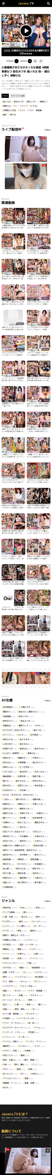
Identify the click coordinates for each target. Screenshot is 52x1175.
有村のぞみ (39, 781)
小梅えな (40, 877)
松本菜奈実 (39, 817)
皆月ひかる (10, 739)
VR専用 (8, 1018)
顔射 (22, 949)
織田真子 (25, 877)
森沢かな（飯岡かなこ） (32, 711)
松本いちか (26, 716)
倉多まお (9, 785)
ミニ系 (24, 1036)
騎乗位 (8, 949)
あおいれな (41, 771)
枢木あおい (26, 744)
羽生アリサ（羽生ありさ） (16, 831)
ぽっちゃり (10, 1073)
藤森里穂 (9, 776)
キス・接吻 (10, 981)
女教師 (30, 1050)
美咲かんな (10, 767)
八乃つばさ (10, 771)
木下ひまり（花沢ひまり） (16, 730)
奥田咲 (23, 859)
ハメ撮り (24, 926)
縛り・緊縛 (32, 1060)
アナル (39, 1027)
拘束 (32, 1000)
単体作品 (10, 907)
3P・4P (40, 926)
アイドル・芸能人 (13, 1041)
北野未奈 (24, 776)
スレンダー (39, 921)
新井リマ (40, 854)
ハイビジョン (24, 976)
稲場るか (9, 804)
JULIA (22, 734)
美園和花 (9, 725)
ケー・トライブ (21, 106)
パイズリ (31, 940)
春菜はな (33, 753)
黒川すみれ (23, 781)
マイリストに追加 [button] (18, 96)
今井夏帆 (25, 836)
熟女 (40, 916)
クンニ (37, 1064)
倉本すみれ (41, 748)
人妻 (19, 1004)
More (48, 130)
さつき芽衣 (26, 767)
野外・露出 (22, 1064)
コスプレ (41, 972)
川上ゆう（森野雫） (13, 753)
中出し (26, 907)
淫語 (7, 1009)
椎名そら (9, 864)
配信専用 (38, 967)
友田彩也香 (40, 845)
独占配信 (41, 976)
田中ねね (9, 762)
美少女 (13, 114)
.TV (26, 3)
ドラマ (36, 949)
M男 (7, 1064)
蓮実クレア (25, 725)
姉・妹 (33, 1023)
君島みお (9, 757)
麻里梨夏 (9, 859)
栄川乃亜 (9, 873)
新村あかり (10, 721)
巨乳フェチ (10, 1055)
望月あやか (10, 854)
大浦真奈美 (10, 887)
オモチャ (37, 995)
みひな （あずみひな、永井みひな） (21, 794)
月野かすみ (26, 813)
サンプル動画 (11, 912)
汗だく (8, 1069)
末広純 (25, 790)
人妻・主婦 (10, 916)
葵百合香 (24, 873)
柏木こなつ (24, 822)
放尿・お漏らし (12, 1060)
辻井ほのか (10, 790)
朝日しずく (32, 101)
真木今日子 (23, 799)
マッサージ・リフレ (14, 1032)
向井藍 (25, 817)
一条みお (24, 827)
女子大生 (9, 967)
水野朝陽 (24, 762)
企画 (39, 953)
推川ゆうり (39, 762)
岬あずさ (38, 868)
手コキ (20, 990)
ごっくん (9, 1036)
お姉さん (24, 953)
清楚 (29, 1078)
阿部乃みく (10, 877)
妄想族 (8, 958)
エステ (39, 1046)
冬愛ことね (39, 804)
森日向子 (25, 771)
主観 (23, 995)
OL (27, 972)
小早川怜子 (10, 744)
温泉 (21, 1069)
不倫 (32, 963)
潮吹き (36, 930)
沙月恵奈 (36, 734)
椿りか (8, 781)
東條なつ (44, 101)
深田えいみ (24, 785)
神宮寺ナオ (10, 836)
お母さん (37, 1073)
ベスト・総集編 (35, 110)
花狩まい (38, 873)
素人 (28, 912)
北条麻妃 (40, 864)
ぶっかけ (25, 1046)
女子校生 (9, 944)
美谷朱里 (40, 785)
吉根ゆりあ (10, 748)
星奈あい (25, 841)
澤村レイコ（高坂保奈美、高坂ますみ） (22, 850)
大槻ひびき (28, 707)
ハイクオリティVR (27, 1018)
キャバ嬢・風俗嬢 (13, 1013)
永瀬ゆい (9, 822)
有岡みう (9, 827)
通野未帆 (38, 799)
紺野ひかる (10, 813)
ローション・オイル (14, 1000)
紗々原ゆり (24, 882)
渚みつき (39, 730)
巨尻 (22, 958)
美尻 (31, 1004)
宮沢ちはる (23, 868)
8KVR (8, 1087)
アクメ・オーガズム (14, 1023)
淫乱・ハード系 (29, 944)
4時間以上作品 (9, 110)
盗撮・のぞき (11, 972)
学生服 (33, 1032)
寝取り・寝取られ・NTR (16, 935)
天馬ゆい (38, 757)
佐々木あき (26, 739)
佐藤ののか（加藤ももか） (16, 845)
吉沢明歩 (25, 854)
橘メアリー (10, 817)
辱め (7, 976)
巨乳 (40, 907)
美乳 (22, 930)
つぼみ (8, 799)
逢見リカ (9, 882)
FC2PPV (9, 921)
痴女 (5, 114)
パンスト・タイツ (36, 1041)
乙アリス (9, 734)
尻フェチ (9, 995)
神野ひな (7, 106)
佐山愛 (8, 868)
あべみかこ (24, 864)
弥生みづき (19, 101)
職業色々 (9, 1046)
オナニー (40, 981)
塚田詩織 (36, 859)
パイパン (37, 958)
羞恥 (7, 990)
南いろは (7, 101)
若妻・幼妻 (32, 1083)
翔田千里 (38, 776)
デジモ (8, 930)
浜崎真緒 (9, 716)
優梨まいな (26, 808)
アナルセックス (12, 1078)
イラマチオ (10, 986)
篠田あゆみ (41, 822)
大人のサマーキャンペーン (17, 1027)
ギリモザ (32, 1013)
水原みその (41, 836)
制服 (24, 967)
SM (24, 1073)
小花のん (40, 841)
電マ (42, 1004)
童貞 (25, 1055)
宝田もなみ (10, 808)
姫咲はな (25, 748)
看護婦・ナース (12, 1083)
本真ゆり (42, 813)
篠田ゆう (9, 711)
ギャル (26, 981)
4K (36, 1009)
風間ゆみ (24, 757)
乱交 (7, 1004)
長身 (33, 1069)
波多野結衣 (10, 707)
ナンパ (8, 953)
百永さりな (10, 841)
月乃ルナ (39, 831)
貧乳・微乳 (22, 1009)
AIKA (39, 725)
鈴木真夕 (40, 882)
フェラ (22, 110)
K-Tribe (34, 106)
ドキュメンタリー (13, 963)
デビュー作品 (29, 986)
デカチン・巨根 (12, 1050)
